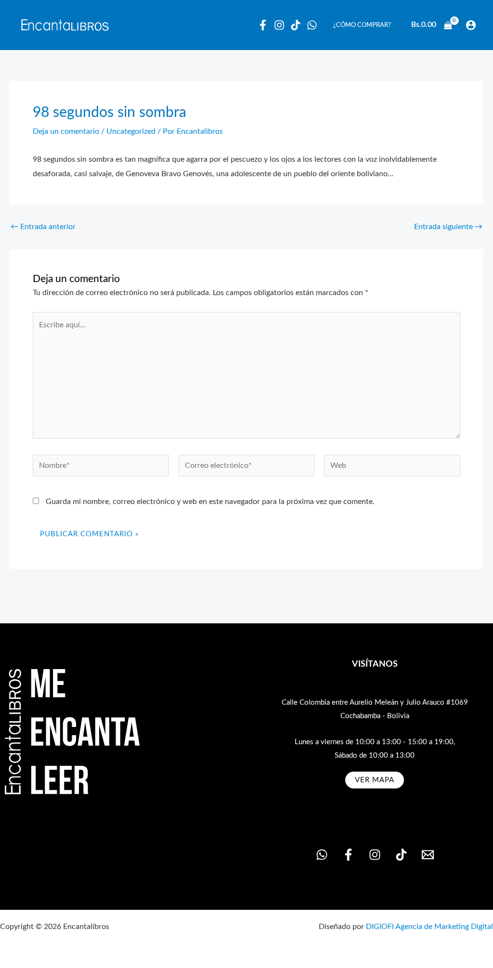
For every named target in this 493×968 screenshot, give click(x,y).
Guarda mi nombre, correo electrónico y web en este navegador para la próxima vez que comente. (210, 501)
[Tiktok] (295, 25)
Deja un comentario (66, 131)
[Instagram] (279, 25)
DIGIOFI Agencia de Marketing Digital (429, 926)
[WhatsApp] (312, 25)
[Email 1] (428, 855)
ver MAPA (374, 780)
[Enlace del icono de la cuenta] (471, 25)
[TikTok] (401, 855)
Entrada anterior (43, 227)
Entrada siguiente (448, 227)
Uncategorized (131, 131)
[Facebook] (263, 25)
